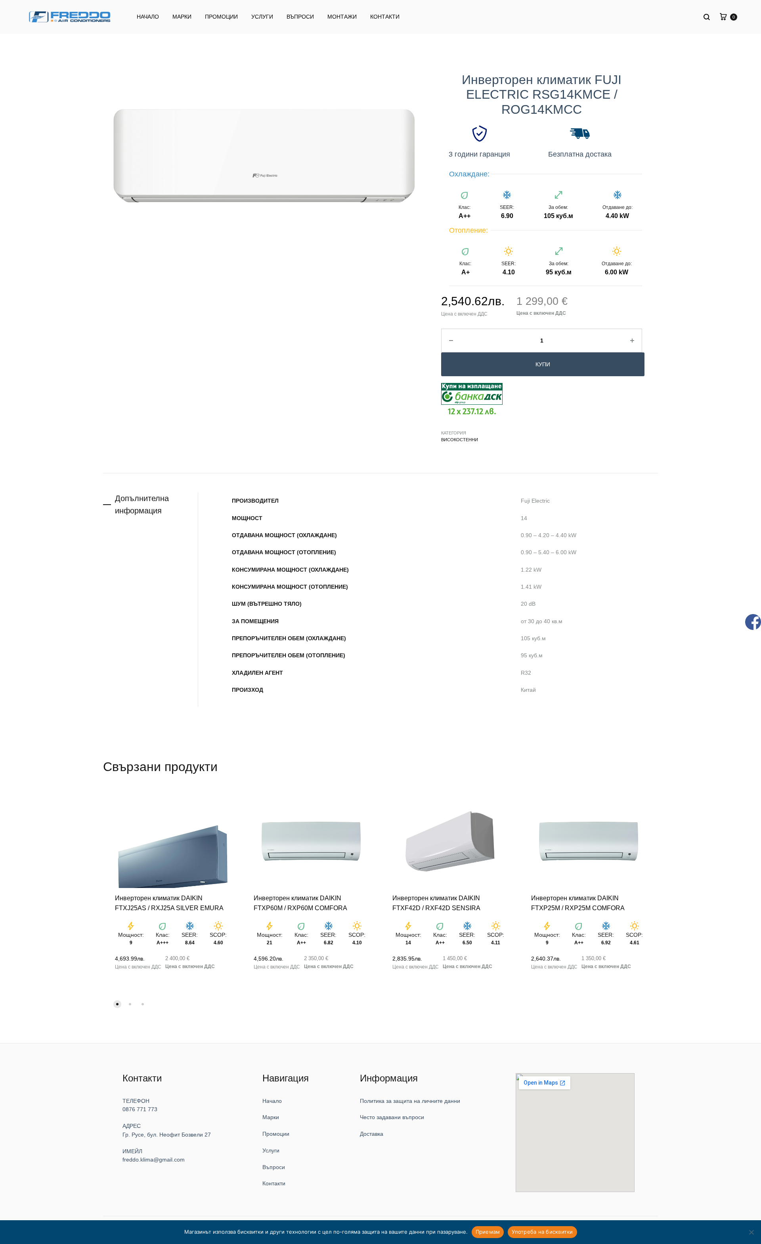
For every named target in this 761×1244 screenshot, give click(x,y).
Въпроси (280, 1159)
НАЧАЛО (148, 16)
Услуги (278, 1143)
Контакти (281, 1176)
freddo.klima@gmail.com (150, 1152)
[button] (117, 996)
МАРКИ (181, 16)
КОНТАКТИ (385, 16)
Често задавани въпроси (399, 1110)
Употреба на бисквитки (542, 1232)
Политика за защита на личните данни (412, 1093)
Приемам (488, 1232)
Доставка (383, 1126)
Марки (278, 1110)
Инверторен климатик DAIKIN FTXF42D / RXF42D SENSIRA (449, 896)
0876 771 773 (141, 1102)
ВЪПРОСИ (300, 16)
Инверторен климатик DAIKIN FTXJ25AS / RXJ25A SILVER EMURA (170, 899)
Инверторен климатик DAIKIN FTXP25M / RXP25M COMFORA (579, 899)
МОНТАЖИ (342, 16)
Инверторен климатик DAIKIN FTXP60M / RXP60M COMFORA (302, 899)
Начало (279, 1093)
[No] (751, 1232)
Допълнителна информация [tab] (142, 504)
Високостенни (457, 439)
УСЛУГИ (262, 16)
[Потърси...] (707, 17)
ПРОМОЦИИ (221, 16)
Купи (539, 364)
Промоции (282, 1126)
